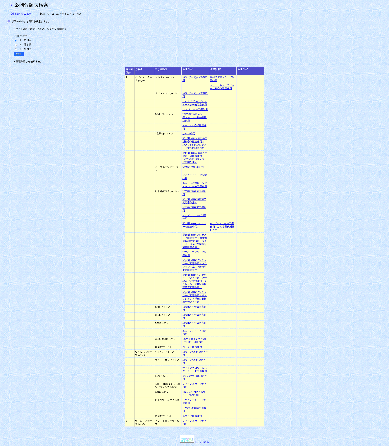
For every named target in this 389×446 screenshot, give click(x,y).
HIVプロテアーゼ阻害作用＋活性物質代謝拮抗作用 (222, 226)
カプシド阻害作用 (192, 347)
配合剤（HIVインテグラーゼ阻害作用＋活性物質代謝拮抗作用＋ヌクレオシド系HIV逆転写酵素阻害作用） (194, 281)
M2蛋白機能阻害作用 (193, 167)
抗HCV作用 (188, 133)
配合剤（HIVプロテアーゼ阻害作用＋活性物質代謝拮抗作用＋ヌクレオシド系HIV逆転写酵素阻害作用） (194, 241)
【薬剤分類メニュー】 (22, 13)
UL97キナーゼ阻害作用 (195, 109)
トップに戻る (201, 442)
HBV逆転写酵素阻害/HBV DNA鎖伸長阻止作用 (194, 117)
